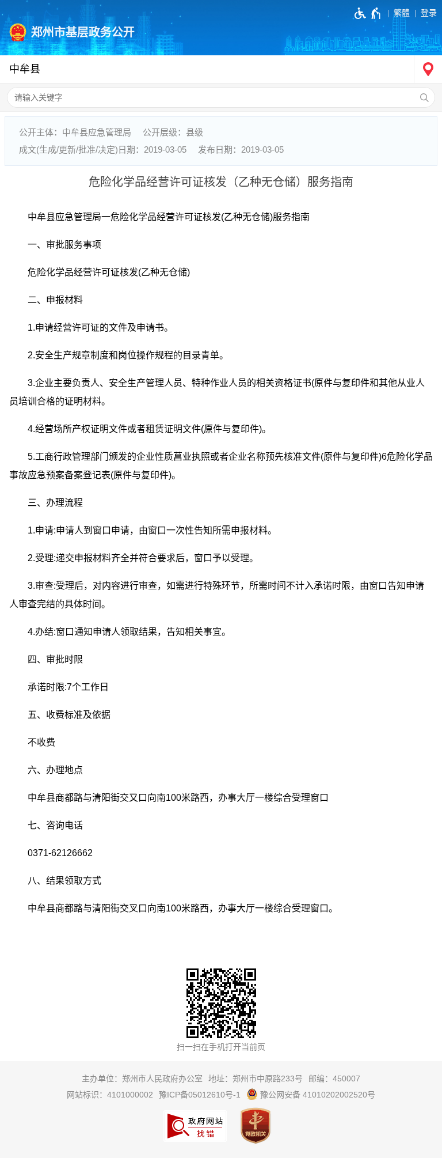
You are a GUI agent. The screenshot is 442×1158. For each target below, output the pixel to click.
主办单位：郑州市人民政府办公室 (142, 1078)
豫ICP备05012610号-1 (200, 1094)
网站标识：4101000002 (110, 1094)
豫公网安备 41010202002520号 (316, 1094)
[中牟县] (221, 69)
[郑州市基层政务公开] (221, 27)
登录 (429, 12)
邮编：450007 (334, 1078)
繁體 (402, 12)
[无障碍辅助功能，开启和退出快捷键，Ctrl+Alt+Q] (368, 13)
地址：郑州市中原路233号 (255, 1078)
